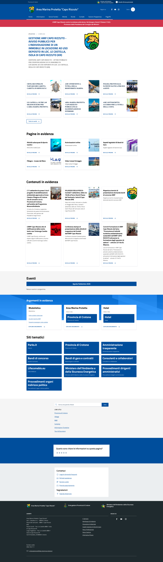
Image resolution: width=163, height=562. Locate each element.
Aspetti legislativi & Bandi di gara (92, 527)
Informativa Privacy (88, 535)
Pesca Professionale (88, 530)
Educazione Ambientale (89, 524)
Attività (64, 17)
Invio (105, 405)
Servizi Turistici (53, 17)
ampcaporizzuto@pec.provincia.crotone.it (40, 551)
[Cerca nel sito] (133, 9)
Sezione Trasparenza (95, 17)
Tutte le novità (33, 121)
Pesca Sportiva (87, 532)
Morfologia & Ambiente (89, 521)
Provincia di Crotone (33, 2)
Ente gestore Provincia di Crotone (79, 505)
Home (30, 17)
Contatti (81, 17)
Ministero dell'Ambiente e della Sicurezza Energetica (120, 505)
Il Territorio (85, 519)
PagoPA (108, 17)
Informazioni (41, 17)
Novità (73, 17)
